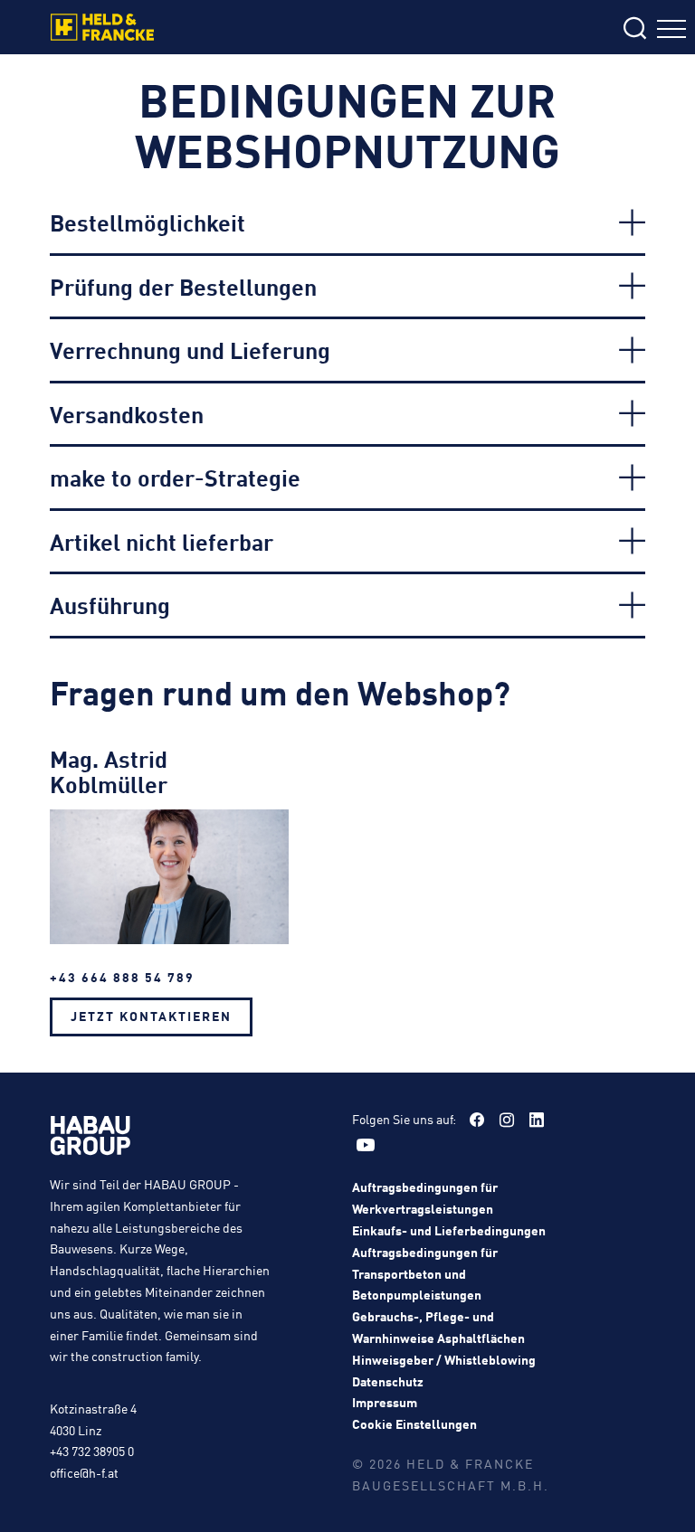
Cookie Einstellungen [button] (414, 1423)
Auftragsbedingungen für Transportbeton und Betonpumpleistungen (425, 1273)
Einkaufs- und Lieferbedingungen (449, 1230)
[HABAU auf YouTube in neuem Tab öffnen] (365, 1145)
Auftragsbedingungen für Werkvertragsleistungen (425, 1197)
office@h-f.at (84, 1472)
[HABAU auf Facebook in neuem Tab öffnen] (476, 1119)
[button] (347, 222)
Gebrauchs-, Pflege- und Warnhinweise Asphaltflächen (438, 1327)
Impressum (384, 1402)
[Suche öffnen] (525, 29)
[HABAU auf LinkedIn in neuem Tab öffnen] (536, 1119)
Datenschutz (388, 1381)
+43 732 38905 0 (92, 1451)
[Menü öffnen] (671, 31)
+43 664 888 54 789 (122, 977)
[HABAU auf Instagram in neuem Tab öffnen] (506, 1119)
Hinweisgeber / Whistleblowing (444, 1359)
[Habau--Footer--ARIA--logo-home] (90, 1138)
